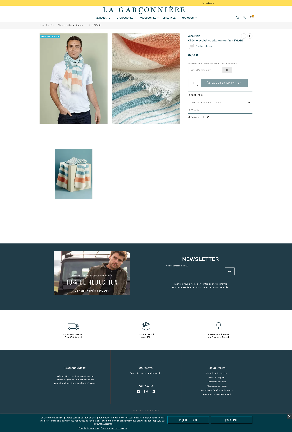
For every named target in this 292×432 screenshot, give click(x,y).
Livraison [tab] (195, 109)
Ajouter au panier (226, 82)
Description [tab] (196, 95)
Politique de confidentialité (217, 394)
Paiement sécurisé (217, 381)
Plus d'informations (88, 428)
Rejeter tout (188, 420)
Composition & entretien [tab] (205, 102)
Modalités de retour (217, 386)
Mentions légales (217, 377)
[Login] (244, 18)
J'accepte (231, 420)
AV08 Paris (194, 36)
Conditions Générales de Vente (217, 390)
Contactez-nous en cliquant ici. (146, 373)
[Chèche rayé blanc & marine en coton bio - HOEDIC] (249, 36)
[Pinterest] (208, 117)
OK (227, 69)
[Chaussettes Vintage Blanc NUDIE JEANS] (243, 36)
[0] (251, 18)
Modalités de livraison (217, 373)
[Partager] (203, 117)
